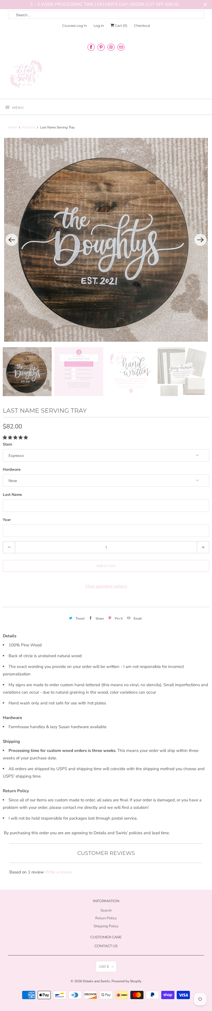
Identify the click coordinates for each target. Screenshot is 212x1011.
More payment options (106, 586)
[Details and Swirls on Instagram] (111, 47)
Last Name (12, 494)
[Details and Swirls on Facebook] (91, 47)
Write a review (58, 872)
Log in (99, 25)
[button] (16, 437)
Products (29, 127)
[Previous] (12, 240)
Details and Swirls (96, 981)
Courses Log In (74, 25)
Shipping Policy (106, 926)
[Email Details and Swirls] (120, 47)
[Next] (200, 240)
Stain (7, 444)
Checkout (142, 25)
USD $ (104, 966)
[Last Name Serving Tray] (106, 240)
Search (106, 910)
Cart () (120, 25)
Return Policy (106, 918)
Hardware (12, 469)
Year (7, 519)
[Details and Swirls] (106, 75)
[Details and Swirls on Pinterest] (101, 47)
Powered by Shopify (126, 981)
